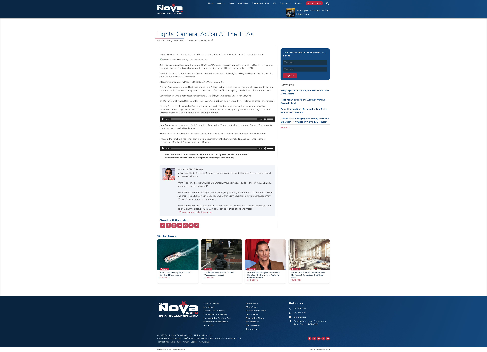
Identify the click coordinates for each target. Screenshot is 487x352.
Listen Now (314, 3)
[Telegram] (191, 225)
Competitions (252, 329)
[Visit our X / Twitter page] (323, 338)
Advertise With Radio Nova (215, 321)
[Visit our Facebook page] (309, 338)
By (164, 40)
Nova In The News (254, 318)
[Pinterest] (196, 225)
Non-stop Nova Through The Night (313, 10)
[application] (217, 119)
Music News (243, 3)
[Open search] (327, 3)
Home (211, 3)
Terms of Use (163, 342)
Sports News (252, 314)
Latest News (252, 303)
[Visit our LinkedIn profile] (319, 338)
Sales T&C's (175, 342)
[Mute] (265, 119)
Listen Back (208, 307)
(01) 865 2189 (300, 312)
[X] (162, 225)
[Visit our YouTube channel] (328, 338)
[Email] (174, 225)
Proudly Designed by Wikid (320, 349)
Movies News (252, 321)
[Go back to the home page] (173, 3)
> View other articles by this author (195, 212)
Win (274, 3)
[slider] (270, 118)
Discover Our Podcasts (213, 310)
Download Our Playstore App (217, 318)
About (297, 3)
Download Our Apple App (215, 314)
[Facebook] (168, 225)
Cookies (194, 342)
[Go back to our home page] (178, 309)
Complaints (204, 342)
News (231, 3)
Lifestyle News (253, 325)
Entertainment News (260, 3)
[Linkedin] (179, 225)
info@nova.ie (300, 317)
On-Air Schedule (211, 303)
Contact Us (208, 325)
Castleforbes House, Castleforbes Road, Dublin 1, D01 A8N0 (310, 322)
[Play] (163, 119)
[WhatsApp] (185, 225)
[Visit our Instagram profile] (314, 338)
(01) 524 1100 (300, 308)
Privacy (185, 342)
